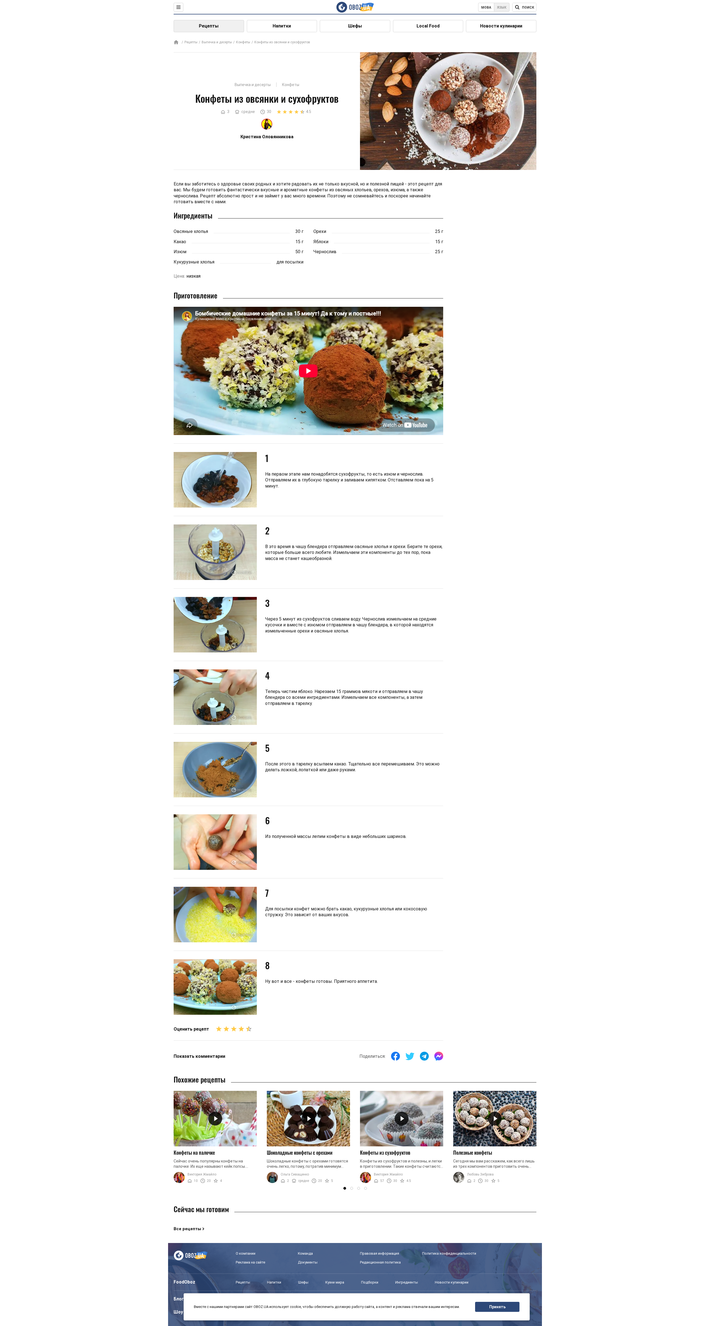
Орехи (319, 231)
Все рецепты (187, 1228)
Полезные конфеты (472, 1152)
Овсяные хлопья (191, 231)
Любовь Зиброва (480, 1174)
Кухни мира (334, 1282)
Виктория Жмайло (201, 1174)
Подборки (369, 1282)
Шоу (178, 1312)
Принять (497, 1307)
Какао (180, 241)
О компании (245, 1253)
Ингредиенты (406, 1282)
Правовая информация (379, 1253)
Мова (486, 7)
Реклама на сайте (250, 1262)
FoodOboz (184, 1282)
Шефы (355, 26)
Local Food (428, 26)
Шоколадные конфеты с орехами (300, 1152)
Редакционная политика (380, 1262)
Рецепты (209, 26)
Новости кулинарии (501, 26)
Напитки (282, 26)
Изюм (180, 251)
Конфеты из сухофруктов (385, 1152)
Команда (305, 1253)
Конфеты (243, 42)
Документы (308, 1262)
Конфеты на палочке (194, 1152)
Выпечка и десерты (217, 42)
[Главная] (176, 43)
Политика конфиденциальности (449, 1253)
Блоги (180, 1299)
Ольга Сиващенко (295, 1174)
